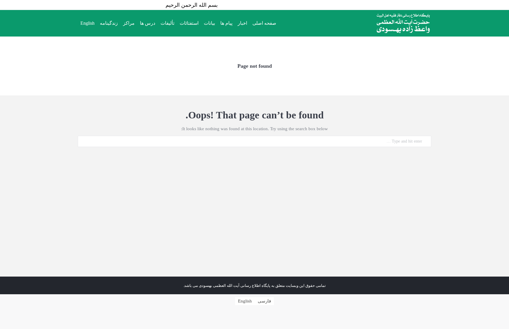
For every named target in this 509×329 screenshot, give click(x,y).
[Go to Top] (499, 319)
